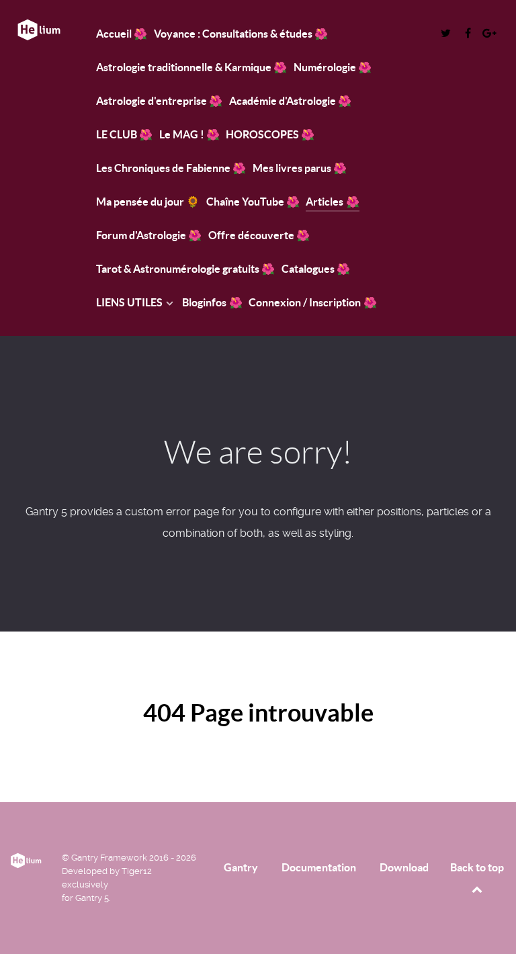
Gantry (241, 867)
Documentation (319, 867)
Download (404, 867)
